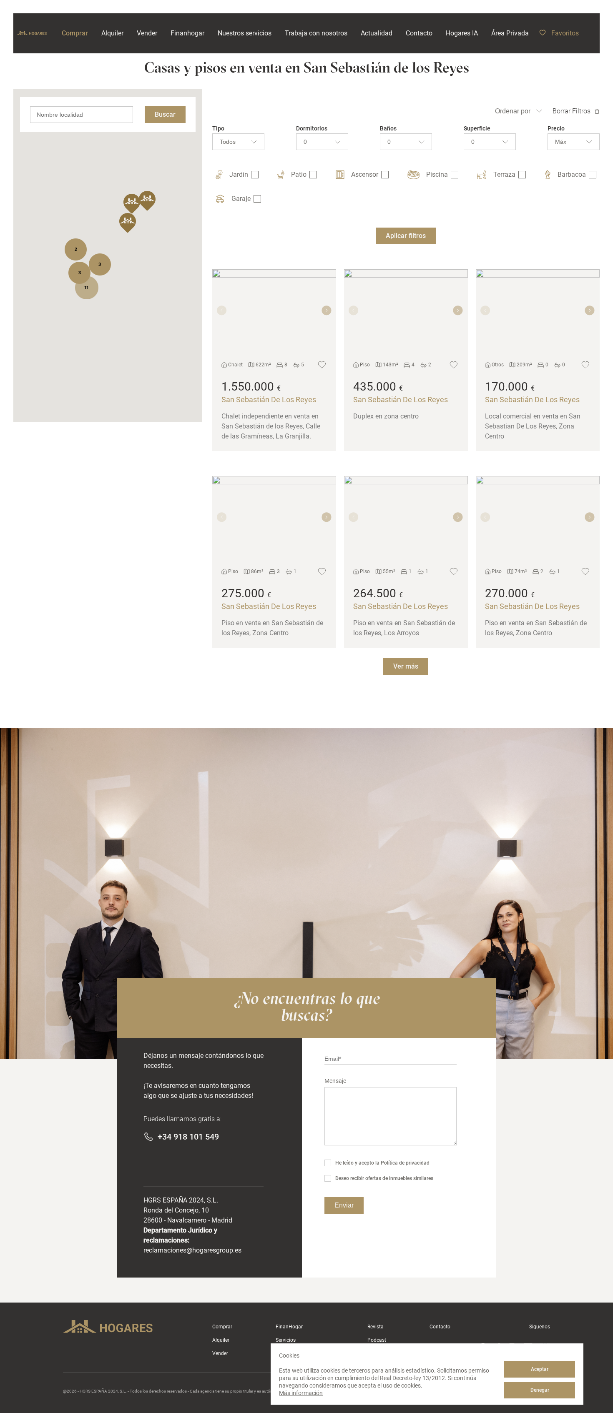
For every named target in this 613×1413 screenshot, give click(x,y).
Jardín (238, 174)
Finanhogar (187, 33)
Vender (220, 1353)
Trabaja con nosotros (316, 33)
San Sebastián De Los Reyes (268, 399)
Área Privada (510, 33)
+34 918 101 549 (188, 1137)
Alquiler (220, 1340)
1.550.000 (247, 386)
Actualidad (376, 33)
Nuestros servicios (244, 33)
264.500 (374, 593)
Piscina (437, 174)
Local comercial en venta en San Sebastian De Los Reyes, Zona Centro (532, 426)
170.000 (506, 386)
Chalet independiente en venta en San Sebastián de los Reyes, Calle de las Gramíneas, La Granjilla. (270, 426)
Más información (301, 1393)
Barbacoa (572, 174)
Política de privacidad (405, 1163)
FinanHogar (289, 1327)
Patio (298, 174)
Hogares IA (462, 33)
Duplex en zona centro (386, 416)
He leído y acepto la (382, 1162)
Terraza (504, 174)
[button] (147, 201)
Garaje (241, 199)
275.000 (242, 593)
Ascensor (364, 174)
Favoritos (565, 33)
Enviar (344, 1205)
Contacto (440, 1327)
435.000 (374, 386)
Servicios (286, 1340)
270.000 (506, 593)
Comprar (222, 1327)
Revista (375, 1327)
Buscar (165, 114)
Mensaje (335, 1080)
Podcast (376, 1340)
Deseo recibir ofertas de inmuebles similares (384, 1178)
